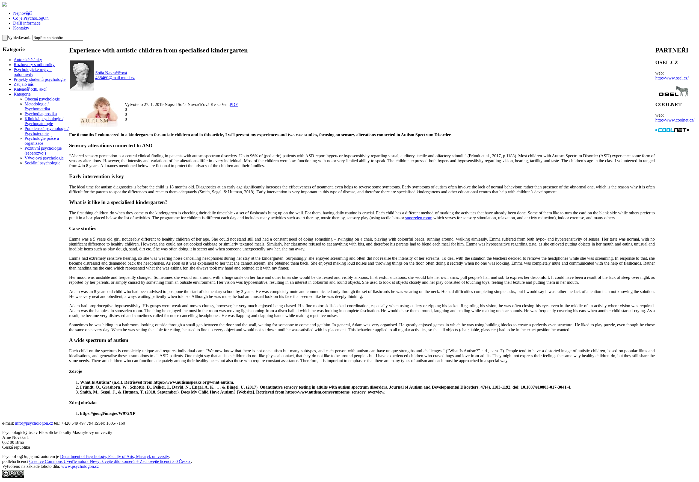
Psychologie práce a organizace (42, 141)
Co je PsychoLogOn (31, 18)
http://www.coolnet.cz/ (674, 120)
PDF (234, 104)
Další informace (26, 23)
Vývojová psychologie (44, 158)
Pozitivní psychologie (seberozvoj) (43, 150)
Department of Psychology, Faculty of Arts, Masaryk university (114, 456)
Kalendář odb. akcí (30, 89)
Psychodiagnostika (41, 113)
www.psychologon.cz (80, 466)
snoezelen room (418, 217)
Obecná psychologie (42, 99)
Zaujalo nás (24, 84)
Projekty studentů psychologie (40, 79)
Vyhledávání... (20, 37)
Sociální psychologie (42, 163)
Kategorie (22, 94)
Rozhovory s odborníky (34, 64)
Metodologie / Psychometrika (37, 106)
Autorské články (28, 59)
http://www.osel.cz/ (672, 78)
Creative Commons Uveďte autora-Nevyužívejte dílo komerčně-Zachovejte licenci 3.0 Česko (110, 461)
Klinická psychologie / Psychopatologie (44, 121)
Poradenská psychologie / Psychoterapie (47, 131)
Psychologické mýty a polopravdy (33, 72)
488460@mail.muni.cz (115, 77)
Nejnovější (22, 13)
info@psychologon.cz (34, 423)
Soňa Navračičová (111, 72)
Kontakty (21, 28)
